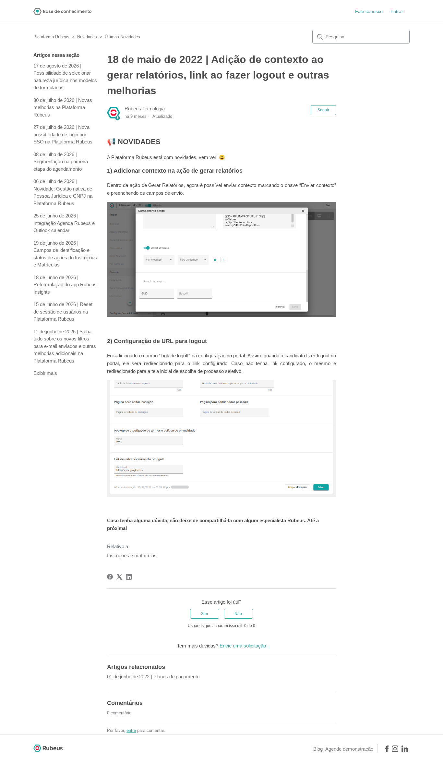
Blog (318, 749)
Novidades (87, 36)
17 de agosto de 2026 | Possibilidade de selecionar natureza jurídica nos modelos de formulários (65, 77)
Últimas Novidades (122, 36)
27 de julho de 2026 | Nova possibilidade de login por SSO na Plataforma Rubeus (62, 134)
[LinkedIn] (129, 577)
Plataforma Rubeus (51, 36)
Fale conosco (369, 11)
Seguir (323, 110)
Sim (204, 613)
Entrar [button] (396, 11)
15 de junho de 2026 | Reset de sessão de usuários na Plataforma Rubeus (62, 312)
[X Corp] (119, 577)
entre (131, 730)
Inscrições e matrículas (132, 555)
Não (238, 613)
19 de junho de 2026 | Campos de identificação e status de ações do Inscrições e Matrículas (65, 254)
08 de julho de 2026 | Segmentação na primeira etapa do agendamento (60, 162)
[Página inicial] (62, 11)
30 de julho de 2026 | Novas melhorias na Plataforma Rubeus (62, 107)
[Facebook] (110, 577)
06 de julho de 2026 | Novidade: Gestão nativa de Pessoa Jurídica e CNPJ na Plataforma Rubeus (62, 192)
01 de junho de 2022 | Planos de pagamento (153, 676)
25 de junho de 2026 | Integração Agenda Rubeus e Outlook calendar (64, 223)
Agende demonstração (349, 749)
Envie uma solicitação (243, 645)
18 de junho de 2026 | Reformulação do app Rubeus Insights (65, 285)
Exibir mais (45, 373)
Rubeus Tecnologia (145, 108)
